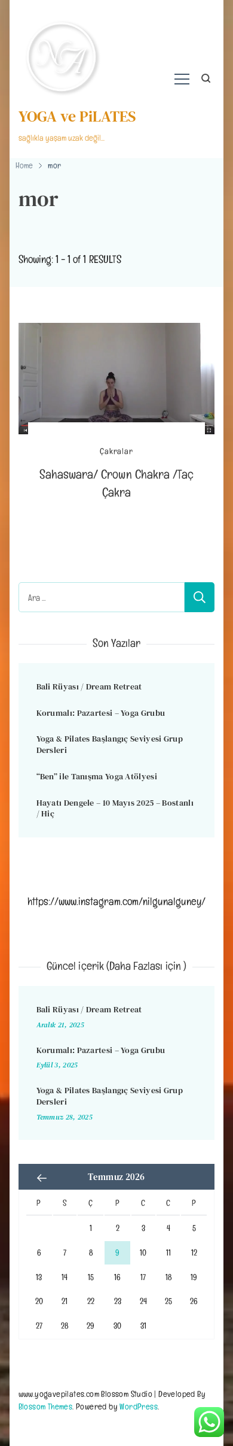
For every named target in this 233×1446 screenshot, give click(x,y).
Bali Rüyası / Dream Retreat (89, 686)
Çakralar (116, 451)
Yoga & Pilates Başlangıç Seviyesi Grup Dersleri (109, 744)
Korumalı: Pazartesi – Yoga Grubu (100, 713)
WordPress (138, 1406)
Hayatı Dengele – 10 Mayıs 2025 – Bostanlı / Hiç (115, 808)
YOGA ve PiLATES (77, 116)
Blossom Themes (46, 1406)
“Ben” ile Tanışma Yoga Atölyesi (96, 776)
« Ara (42, 1178)
